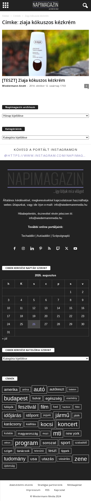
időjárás (12, 415)
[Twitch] (59, 248)
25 (21, 324)
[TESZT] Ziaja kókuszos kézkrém (33, 80)
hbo (77, 406)
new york (72, 433)
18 (21, 316)
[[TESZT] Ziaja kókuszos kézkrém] (45, 53)
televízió (39, 450)
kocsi (47, 424)
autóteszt (57, 389)
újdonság (9, 466)
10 (8, 308)
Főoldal (5, 15)
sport (65, 442)
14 (58, 308)
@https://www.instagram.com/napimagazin (45, 155)
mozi (45, 433)
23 (82, 316)
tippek (65, 451)
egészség (54, 398)
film (44, 407)
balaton (72, 389)
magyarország (28, 433)
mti (57, 433)
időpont (32, 415)
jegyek (47, 415)
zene (80, 459)
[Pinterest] (41, 248)
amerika (11, 389)
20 (45, 316)
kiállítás (31, 424)
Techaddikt (28, 235)
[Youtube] (76, 248)
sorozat (49, 443)
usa (33, 459)
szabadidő (81, 442)
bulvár (36, 398)
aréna (25, 389)
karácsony (12, 424)
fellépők (9, 407)
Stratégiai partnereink (50, 484)
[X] (67, 248)
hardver (66, 407)
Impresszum (33, 489)
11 (21, 308)
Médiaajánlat (74, 484)
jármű (62, 415)
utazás (48, 459)
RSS (47, 489)
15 (70, 308)
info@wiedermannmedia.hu (70, 204)
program (26, 442)
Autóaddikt (43, 235)
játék (77, 415)
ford (55, 406)
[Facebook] (15, 248)
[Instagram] (24, 248)
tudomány (15, 458)
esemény (71, 398)
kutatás (8, 433)
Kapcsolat (59, 489)
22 (70, 316)
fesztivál (27, 407)
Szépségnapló (61, 235)
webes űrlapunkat (14, 204)
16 (82, 308)
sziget (8, 451)
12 (33, 308)
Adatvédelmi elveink (21, 484)
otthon (7, 442)
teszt (52, 451)
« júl (4, 338)
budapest (16, 398)
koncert (67, 424)
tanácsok (23, 451)
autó (39, 389)
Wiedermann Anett (14, 85)
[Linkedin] (33, 248)
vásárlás (64, 458)
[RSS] (50, 248)
